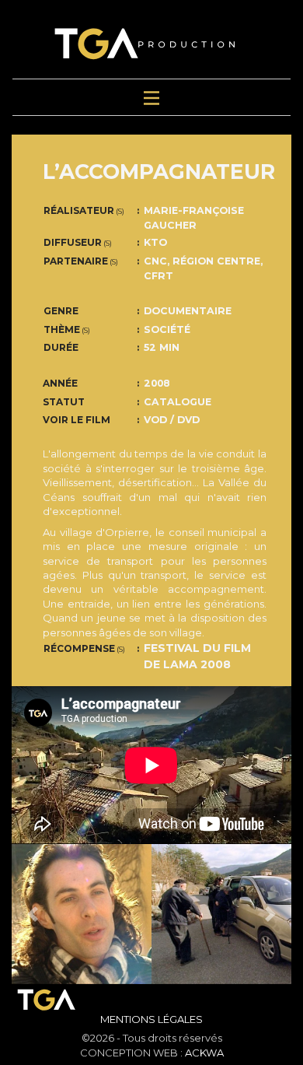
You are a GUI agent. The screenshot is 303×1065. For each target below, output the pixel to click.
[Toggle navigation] (151, 97)
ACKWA (204, 1052)
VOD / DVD (172, 420)
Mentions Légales (151, 1019)
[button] (33, 914)
